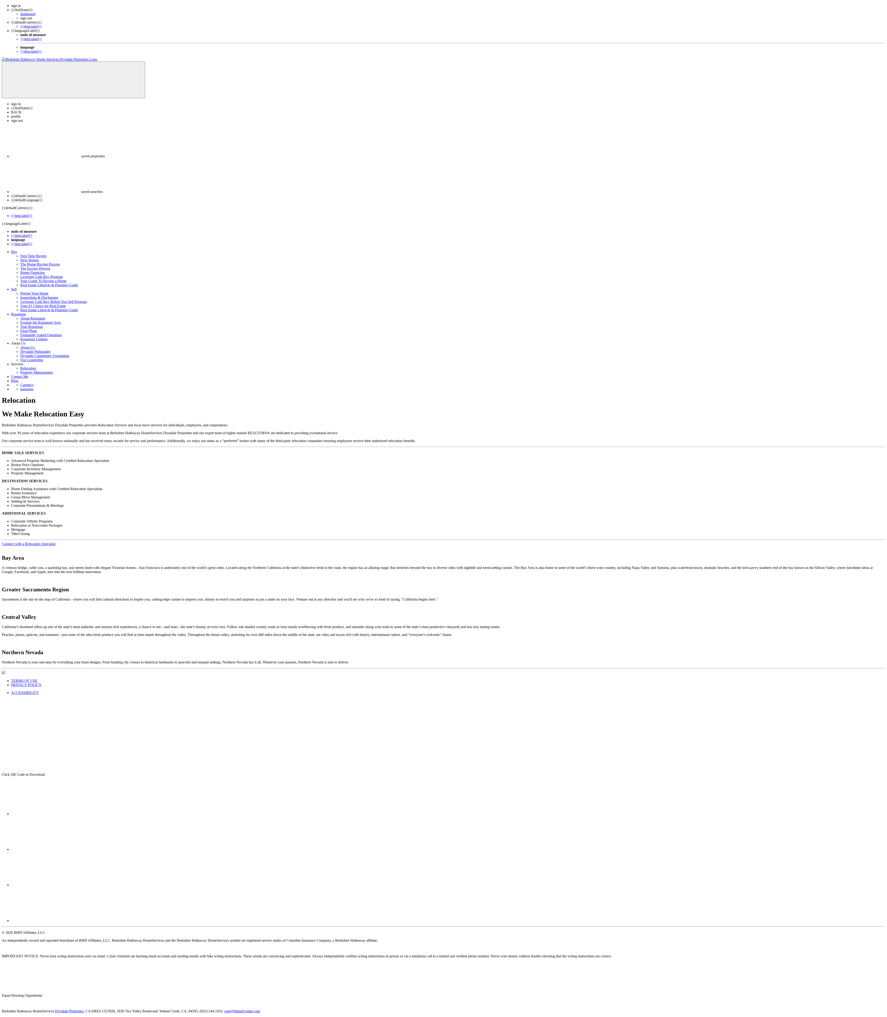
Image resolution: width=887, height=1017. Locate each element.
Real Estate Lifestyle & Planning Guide (49, 285)
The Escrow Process (35, 268)
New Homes (29, 260)
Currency (27, 385)
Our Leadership (31, 360)
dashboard (27, 14)
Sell (14, 289)
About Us (27, 347)
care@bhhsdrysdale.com (242, 1011)
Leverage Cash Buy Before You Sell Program (53, 302)
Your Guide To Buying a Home (43, 281)
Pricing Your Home (34, 293)
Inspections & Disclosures (39, 297)
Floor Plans (28, 331)
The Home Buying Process (40, 264)
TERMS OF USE (24, 681)
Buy (14, 252)
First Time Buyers (33, 256)
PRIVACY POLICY (26, 685)
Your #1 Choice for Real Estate (43, 306)
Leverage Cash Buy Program (41, 277)
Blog (14, 381)
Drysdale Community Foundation (44, 356)
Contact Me (19, 377)
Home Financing (32, 273)
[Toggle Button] (73, 79)
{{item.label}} (31, 26)
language (26, 389)
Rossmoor (18, 314)
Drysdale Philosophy (35, 352)
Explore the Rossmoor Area (40, 322)
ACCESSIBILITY (25, 693)
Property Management (36, 372)
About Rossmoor (32, 318)
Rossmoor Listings (34, 339)
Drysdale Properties (69, 1011)
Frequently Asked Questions (41, 335)
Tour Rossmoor (31, 327)
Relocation (28, 368)
